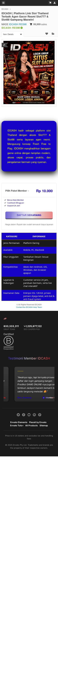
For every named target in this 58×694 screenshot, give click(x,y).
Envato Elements (18, 422)
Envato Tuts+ (16, 425)
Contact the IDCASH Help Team (29, 307)
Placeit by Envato (38, 422)
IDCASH (4, 9)
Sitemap (44, 425)
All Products (31, 425)
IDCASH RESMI (17, 24)
